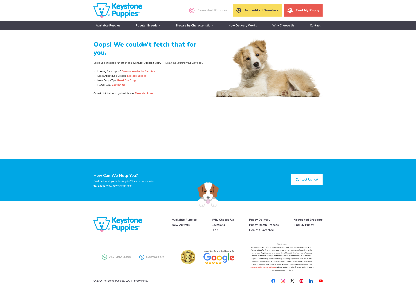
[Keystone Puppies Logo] (117, 224)
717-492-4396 (120, 257)
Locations (218, 225)
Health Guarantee (261, 230)
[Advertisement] (208, 132)
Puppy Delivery (259, 220)
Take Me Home (144, 93)
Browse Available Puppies (138, 71)
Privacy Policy (140, 281)
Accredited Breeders (308, 220)
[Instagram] (283, 281)
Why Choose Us (283, 25)
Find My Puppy (304, 225)
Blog (215, 230)
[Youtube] (321, 281)
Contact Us (118, 85)
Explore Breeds (137, 76)
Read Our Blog (126, 80)
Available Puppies (108, 25)
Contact (315, 25)
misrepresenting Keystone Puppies (263, 267)
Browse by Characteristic (193, 25)
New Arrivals (181, 225)
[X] (292, 281)
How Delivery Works (242, 25)
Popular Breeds (146, 25)
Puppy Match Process (264, 225)
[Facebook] (273, 281)
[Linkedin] (311, 281)
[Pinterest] (301, 281)
